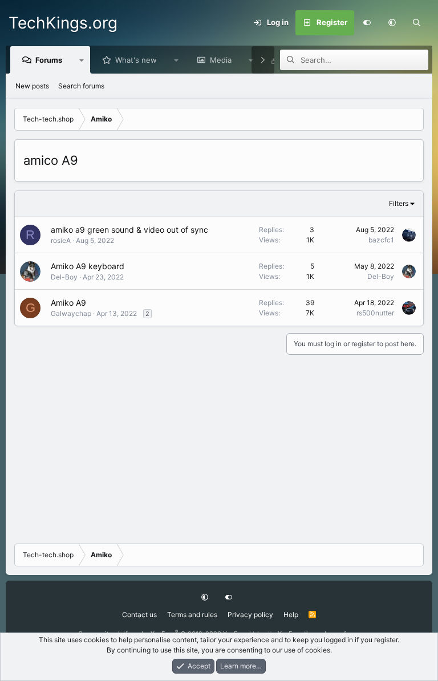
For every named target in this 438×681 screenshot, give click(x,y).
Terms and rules (192, 614)
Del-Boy (64, 277)
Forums (48, 59)
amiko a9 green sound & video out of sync (129, 229)
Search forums (81, 86)
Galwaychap (71, 313)
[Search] (416, 22)
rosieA (61, 240)
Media (221, 59)
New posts (32, 86)
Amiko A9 (68, 302)
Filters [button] (398, 203)
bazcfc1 (381, 240)
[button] (391, 22)
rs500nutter (375, 313)
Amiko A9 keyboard (87, 266)
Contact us (139, 614)
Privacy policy (250, 614)
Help (290, 614)
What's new (136, 59)
